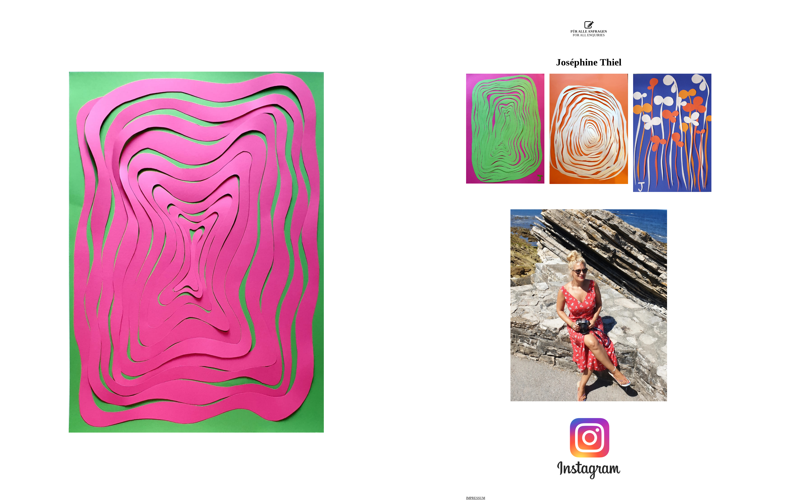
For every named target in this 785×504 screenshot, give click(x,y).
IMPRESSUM (475, 498)
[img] (196, 252)
